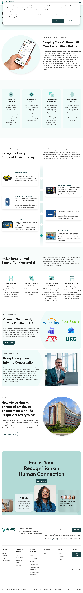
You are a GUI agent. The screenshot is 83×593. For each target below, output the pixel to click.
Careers (60, 559)
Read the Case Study (9, 434)
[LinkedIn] (68, 589)
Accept (58, 21)
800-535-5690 (76, 569)
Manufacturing (34, 564)
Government (33, 558)
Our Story (60, 553)
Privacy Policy (55, 539)
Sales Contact (76, 560)
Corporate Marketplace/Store (6, 560)
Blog (45, 553)
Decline (71, 21)
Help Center (75, 563)
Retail (31, 555)
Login (73, 566)
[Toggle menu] (80, 2)
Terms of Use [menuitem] (47, 589)
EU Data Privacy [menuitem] (57, 589)
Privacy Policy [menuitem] (38, 589)
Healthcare (33, 561)
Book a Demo (9, 342)
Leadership (61, 556)
